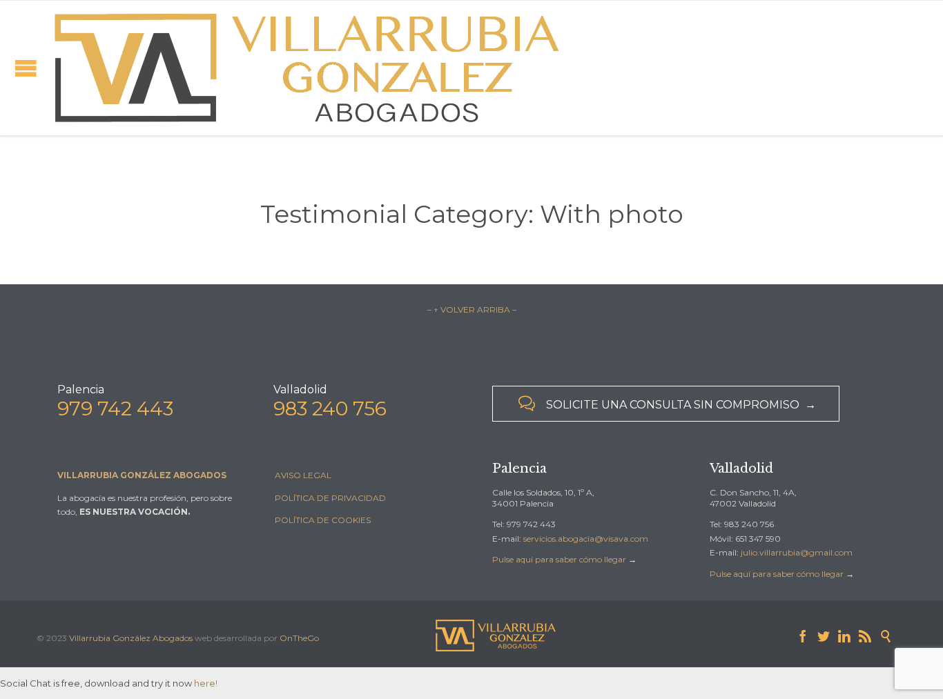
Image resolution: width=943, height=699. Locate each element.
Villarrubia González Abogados (131, 638)
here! (205, 683)
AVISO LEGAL (303, 475)
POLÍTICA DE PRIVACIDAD (330, 498)
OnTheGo (299, 638)
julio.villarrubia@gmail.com (797, 552)
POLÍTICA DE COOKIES (323, 520)
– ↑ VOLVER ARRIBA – (471, 309)
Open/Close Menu (26, 68)
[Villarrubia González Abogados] (307, 68)
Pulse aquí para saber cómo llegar (559, 559)
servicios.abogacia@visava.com (585, 538)
